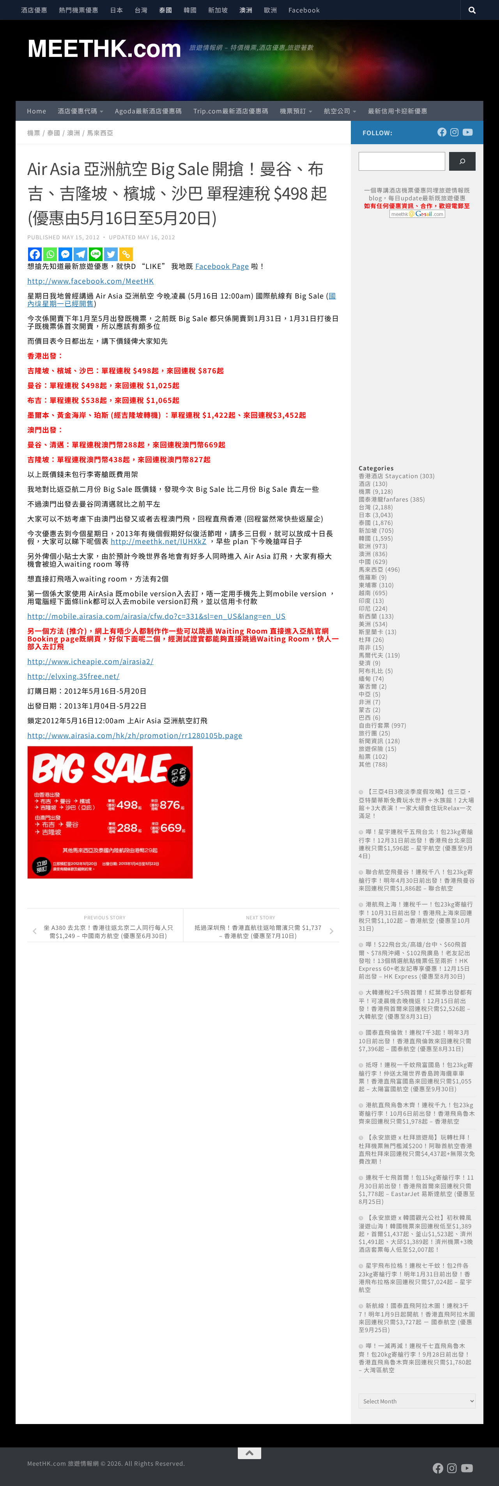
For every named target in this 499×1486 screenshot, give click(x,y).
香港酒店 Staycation (388, 476)
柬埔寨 (368, 585)
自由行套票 (374, 725)
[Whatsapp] (50, 254)
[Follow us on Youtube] (467, 132)
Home (36, 110)
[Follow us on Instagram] (454, 132)
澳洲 (246, 9)
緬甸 (365, 678)
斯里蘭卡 (371, 631)
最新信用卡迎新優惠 (398, 110)
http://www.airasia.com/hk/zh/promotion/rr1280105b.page (134, 735)
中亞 (365, 694)
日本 (116, 9)
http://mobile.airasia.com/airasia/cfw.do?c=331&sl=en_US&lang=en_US (156, 616)
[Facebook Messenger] (65, 254)
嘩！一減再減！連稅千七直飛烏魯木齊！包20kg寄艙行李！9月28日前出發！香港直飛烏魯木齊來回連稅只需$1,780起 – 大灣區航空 (415, 1357)
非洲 (365, 702)
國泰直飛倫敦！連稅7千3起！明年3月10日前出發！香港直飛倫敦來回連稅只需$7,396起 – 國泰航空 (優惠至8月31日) (415, 1040)
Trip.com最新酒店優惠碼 (231, 110)
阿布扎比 (371, 670)
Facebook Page (222, 266)
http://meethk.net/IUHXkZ (159, 541)
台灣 (141, 9)
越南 (365, 592)
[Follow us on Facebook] (442, 132)
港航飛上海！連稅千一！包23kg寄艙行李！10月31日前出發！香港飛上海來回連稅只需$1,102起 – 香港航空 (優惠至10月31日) (416, 916)
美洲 (365, 624)
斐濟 (365, 663)
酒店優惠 (34, 9)
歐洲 (270, 9)
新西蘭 (368, 616)
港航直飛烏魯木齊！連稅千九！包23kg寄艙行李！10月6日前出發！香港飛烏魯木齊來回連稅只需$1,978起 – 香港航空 (417, 1113)
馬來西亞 (100, 132)
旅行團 (368, 733)
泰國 (165, 9)
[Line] (96, 254)
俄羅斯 (368, 577)
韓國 (190, 9)
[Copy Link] (126, 254)
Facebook (304, 9)
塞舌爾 (368, 686)
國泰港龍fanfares (384, 499)
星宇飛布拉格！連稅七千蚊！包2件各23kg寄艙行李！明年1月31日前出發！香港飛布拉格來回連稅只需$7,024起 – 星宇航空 (415, 1277)
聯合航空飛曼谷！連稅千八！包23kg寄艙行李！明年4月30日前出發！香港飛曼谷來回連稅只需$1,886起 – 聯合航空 (417, 880)
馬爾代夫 (371, 655)
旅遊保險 (371, 748)
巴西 (365, 717)
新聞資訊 (371, 741)
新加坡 (218, 9)
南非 (365, 647)
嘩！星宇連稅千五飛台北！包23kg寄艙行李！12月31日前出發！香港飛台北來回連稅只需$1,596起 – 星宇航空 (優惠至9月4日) (416, 843)
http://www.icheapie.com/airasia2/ (90, 661)
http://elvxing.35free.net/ (73, 676)
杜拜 (365, 639)
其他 (365, 764)
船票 (365, 756)
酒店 (365, 483)
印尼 (365, 608)
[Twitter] (111, 254)
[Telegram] (80, 254)
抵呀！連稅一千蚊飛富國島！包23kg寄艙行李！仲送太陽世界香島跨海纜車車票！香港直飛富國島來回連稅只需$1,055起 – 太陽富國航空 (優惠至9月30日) (416, 1076)
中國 (365, 561)
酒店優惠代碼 (77, 110)
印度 (365, 600)
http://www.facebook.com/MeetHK (90, 281)
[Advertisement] (417, 283)
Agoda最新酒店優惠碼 (148, 110)
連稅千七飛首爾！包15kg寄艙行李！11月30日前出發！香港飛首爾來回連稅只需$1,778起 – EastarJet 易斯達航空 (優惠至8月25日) (417, 1189)
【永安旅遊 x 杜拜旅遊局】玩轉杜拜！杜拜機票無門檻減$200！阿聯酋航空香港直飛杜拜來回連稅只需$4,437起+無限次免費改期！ (417, 1149)
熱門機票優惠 (79, 9)
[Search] (462, 161)
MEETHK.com (104, 47)
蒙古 (365, 709)
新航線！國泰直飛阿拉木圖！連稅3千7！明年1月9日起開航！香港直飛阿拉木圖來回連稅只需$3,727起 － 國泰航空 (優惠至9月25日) (417, 1317)
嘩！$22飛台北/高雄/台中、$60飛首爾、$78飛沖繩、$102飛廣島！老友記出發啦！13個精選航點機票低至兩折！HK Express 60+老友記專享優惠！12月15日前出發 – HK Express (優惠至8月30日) (415, 960)
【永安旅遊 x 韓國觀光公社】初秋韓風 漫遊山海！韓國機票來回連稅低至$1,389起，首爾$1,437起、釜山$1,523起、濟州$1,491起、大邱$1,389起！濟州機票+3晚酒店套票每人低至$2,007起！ (416, 1233)
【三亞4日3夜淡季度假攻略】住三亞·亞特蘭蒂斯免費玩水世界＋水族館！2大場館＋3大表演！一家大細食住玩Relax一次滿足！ (416, 803)
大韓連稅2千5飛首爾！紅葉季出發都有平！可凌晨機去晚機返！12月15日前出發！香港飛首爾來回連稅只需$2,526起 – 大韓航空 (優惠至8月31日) (415, 1004)
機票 (34, 132)
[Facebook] (35, 254)
